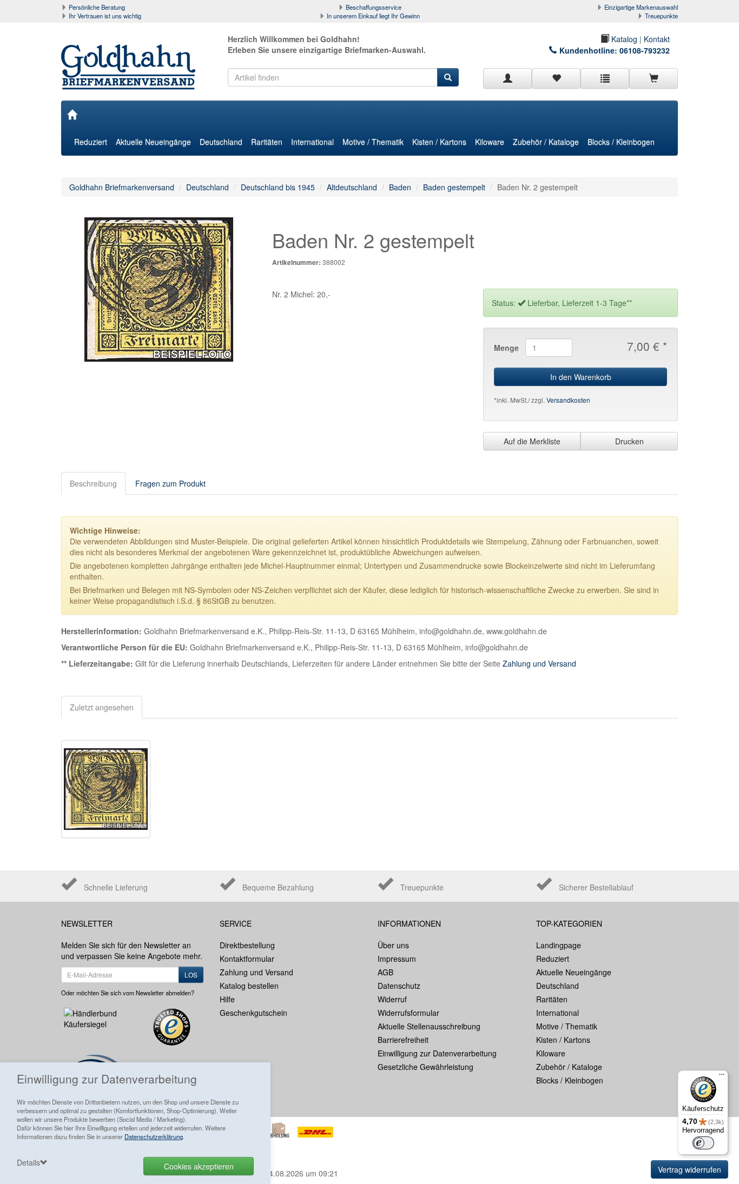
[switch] (703, 1142)
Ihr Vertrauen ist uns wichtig (105, 15)
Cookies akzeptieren (199, 1166)
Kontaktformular (247, 958)
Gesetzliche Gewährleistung (425, 1066)
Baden (400, 187)
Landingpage (558, 945)
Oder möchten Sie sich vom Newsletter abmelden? (127, 992)
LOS (190, 974)
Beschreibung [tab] (93, 483)
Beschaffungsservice (373, 7)
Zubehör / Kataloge (546, 141)
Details (28, 1162)
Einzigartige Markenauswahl (641, 7)
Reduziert (90, 141)
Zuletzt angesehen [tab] (102, 707)
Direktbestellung (247, 945)
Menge (505, 347)
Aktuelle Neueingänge (153, 141)
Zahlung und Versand (539, 663)
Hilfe (227, 999)
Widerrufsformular (408, 1012)
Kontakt (657, 39)
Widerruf (392, 999)
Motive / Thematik (373, 141)
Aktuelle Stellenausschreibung (429, 1026)
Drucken (629, 441)
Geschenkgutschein (253, 1012)
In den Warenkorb (580, 376)
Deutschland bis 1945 (278, 187)
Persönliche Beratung (97, 7)
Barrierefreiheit (403, 1039)
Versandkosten (568, 399)
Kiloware (489, 141)
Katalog (623, 39)
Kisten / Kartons (439, 141)
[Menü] (721, 1076)
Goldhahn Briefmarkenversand (121, 187)
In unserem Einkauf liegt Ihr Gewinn (373, 15)
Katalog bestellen (249, 985)
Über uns (393, 945)
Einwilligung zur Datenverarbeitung (437, 1053)
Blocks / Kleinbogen (621, 141)
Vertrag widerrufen (689, 1169)
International (312, 141)
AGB (385, 972)
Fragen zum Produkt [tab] (170, 483)
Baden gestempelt (454, 187)
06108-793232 (644, 50)
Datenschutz (399, 985)
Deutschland (221, 141)
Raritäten (266, 141)
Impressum (397, 958)
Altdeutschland (352, 187)
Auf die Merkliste (532, 441)
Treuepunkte (661, 15)
